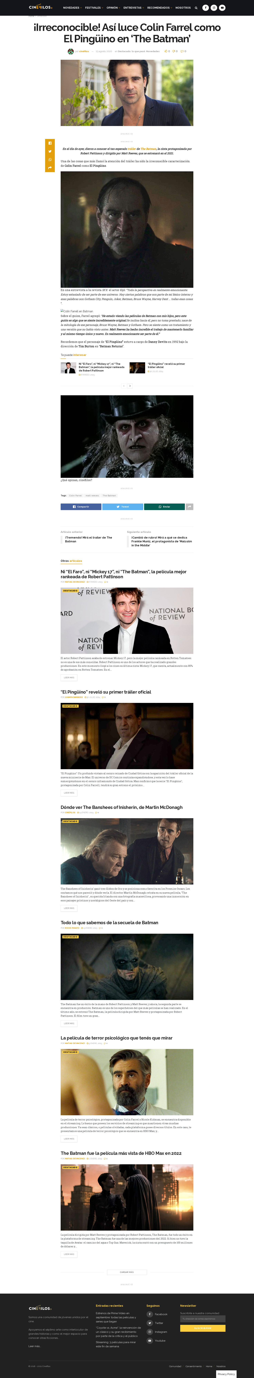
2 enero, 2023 (95, 1159)
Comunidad (175, 1366)
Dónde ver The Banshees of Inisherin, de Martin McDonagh (121, 807)
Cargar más (127, 1272)
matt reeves (92, 495)
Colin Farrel (75, 495)
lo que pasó (138, 51)
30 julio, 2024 (156, 371)
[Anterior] (123, 386)
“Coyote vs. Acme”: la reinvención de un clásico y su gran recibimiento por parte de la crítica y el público (118, 1332)
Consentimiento (194, 1366)
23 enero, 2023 (86, 812)
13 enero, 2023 (90, 928)
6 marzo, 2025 (87, 375)
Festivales (93, 7)
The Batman (109, 495)
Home (31, 16)
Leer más (69, 677)
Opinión (112, 7)
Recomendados (158, 7)
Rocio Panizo (72, 928)
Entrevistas (133, 7)
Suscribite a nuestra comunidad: (200, 1313)
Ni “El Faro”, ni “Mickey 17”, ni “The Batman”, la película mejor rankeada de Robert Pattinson (101, 367)
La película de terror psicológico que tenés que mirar (116, 1038)
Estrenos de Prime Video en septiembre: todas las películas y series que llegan (116, 1317)
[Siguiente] (130, 386)
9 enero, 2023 (95, 1043)
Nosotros (183, 7)
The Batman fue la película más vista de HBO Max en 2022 (121, 1153)
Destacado (42, 16)
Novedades (71, 7)
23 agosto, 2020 (104, 51)
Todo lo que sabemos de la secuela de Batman (109, 922)
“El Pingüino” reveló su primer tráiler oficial (106, 692)
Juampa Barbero (74, 697)
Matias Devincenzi (75, 582)
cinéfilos (84, 51)
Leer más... (35, 1346)
